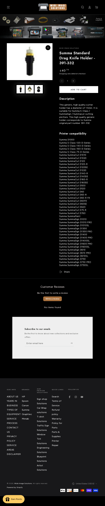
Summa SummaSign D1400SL (74, 240)
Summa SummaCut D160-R (73, 179)
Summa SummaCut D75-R (72, 210)
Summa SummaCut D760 (72, 213)
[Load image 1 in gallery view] (21, 89)
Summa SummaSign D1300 (73, 228)
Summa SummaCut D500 (72, 185)
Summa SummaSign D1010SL (74, 225)
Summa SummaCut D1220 (72, 170)
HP (23, 396)
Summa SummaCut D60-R (73, 194)
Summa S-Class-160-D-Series (75, 148)
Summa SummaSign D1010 (73, 219)
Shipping (63, 74)
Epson (25, 401)
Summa (25, 410)
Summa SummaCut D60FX (73, 201)
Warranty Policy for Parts (57, 423)
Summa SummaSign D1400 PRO (76, 237)
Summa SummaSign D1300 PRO (75, 231)
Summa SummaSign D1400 (73, 234)
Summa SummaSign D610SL (73, 256)
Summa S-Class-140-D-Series (75, 145)
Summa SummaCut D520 (72, 188)
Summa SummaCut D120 (72, 161)
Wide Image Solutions (69, 48)
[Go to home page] (52, 7)
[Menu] (8, 7)
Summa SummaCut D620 (72, 207)
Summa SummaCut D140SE (73, 176)
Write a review (52, 298)
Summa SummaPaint (70, 216)
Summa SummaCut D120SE (73, 167)
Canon (25, 405)
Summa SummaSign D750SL (73, 265)
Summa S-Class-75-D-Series (74, 152)
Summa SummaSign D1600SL (74, 246)
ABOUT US (12, 396)
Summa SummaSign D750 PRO (75, 262)
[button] (82, 7)
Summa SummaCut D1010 (72, 155)
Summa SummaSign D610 (72, 249)
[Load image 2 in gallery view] (30, 89)
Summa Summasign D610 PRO (75, 253)
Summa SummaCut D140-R (73, 173)
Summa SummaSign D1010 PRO (75, 222)
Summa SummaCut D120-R (73, 164)
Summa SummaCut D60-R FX (74, 198)
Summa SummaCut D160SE (73, 182)
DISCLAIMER (14, 454)
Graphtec (27, 414)
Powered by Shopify (15, 487)
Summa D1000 (67, 139)
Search (55, 396)
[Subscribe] (72, 343)
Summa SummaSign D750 (72, 259)
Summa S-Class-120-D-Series (75, 142)
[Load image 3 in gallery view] (39, 89)
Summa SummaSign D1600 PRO (75, 243)
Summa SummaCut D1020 (73, 158)
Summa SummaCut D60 (71, 191)
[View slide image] (52, 32)
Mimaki (25, 418)
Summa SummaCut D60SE (73, 204)
